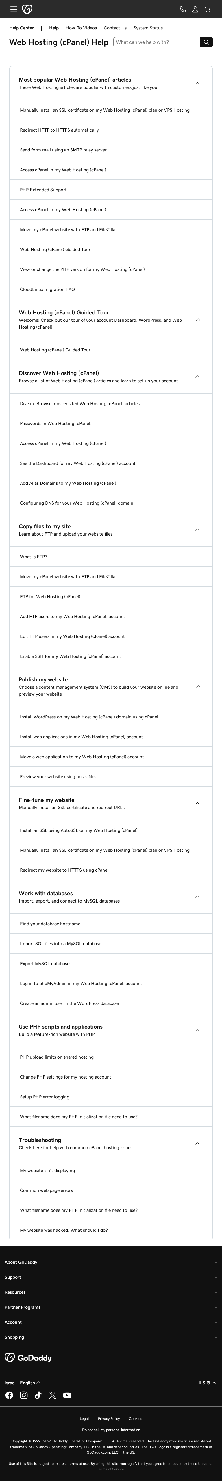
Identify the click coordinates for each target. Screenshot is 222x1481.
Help (54, 27)
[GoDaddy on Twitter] (52, 1398)
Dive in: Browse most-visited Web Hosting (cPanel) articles (80, 403)
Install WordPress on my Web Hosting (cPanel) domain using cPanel (89, 716)
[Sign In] (195, 9)
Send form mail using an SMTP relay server (63, 149)
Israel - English (20, 1382)
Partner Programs (22, 1307)
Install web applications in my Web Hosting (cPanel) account (81, 736)
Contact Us (115, 27)
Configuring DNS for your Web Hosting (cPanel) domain (76, 503)
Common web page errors (46, 1190)
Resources (15, 1292)
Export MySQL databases (45, 963)
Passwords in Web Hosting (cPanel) (56, 423)
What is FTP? (33, 556)
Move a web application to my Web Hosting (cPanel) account (82, 756)
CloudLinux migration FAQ (47, 289)
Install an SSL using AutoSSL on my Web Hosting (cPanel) (79, 830)
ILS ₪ (204, 1382)
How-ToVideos (81, 27)
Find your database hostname (50, 923)
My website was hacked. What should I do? (64, 1230)
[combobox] (157, 42)
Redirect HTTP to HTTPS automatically (59, 130)
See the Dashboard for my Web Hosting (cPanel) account (78, 463)
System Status (148, 27)
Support (13, 1277)
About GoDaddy (21, 1262)
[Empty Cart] (207, 9)
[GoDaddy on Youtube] (67, 1398)
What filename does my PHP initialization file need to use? (79, 1116)
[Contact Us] (182, 9)
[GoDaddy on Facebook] (9, 1398)
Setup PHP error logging (44, 1096)
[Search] (206, 42)
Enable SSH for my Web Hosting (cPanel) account (70, 656)
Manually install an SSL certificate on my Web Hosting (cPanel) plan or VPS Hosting (105, 110)
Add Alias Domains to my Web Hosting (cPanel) (68, 483)
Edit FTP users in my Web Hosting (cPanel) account (72, 636)
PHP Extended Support (43, 189)
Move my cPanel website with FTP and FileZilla (67, 229)
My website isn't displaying (47, 1170)
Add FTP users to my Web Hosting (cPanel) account (72, 616)
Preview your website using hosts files (58, 776)
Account (13, 1322)
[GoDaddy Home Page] (29, 1358)
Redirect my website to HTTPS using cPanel (64, 870)
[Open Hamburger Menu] (11, 9)
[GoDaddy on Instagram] (23, 1398)
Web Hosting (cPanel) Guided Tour (55, 249)
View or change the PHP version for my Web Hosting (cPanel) (82, 269)
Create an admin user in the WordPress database (69, 1003)
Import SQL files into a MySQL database (60, 943)
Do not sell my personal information (111, 1430)
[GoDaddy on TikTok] (38, 1398)
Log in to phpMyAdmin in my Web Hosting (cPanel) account (81, 983)
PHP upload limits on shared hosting (57, 1057)
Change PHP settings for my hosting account (65, 1076)
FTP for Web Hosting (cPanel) (50, 596)
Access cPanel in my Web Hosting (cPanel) (63, 169)
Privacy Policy (109, 1418)
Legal (84, 1418)
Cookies (135, 1418)
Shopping (14, 1337)
